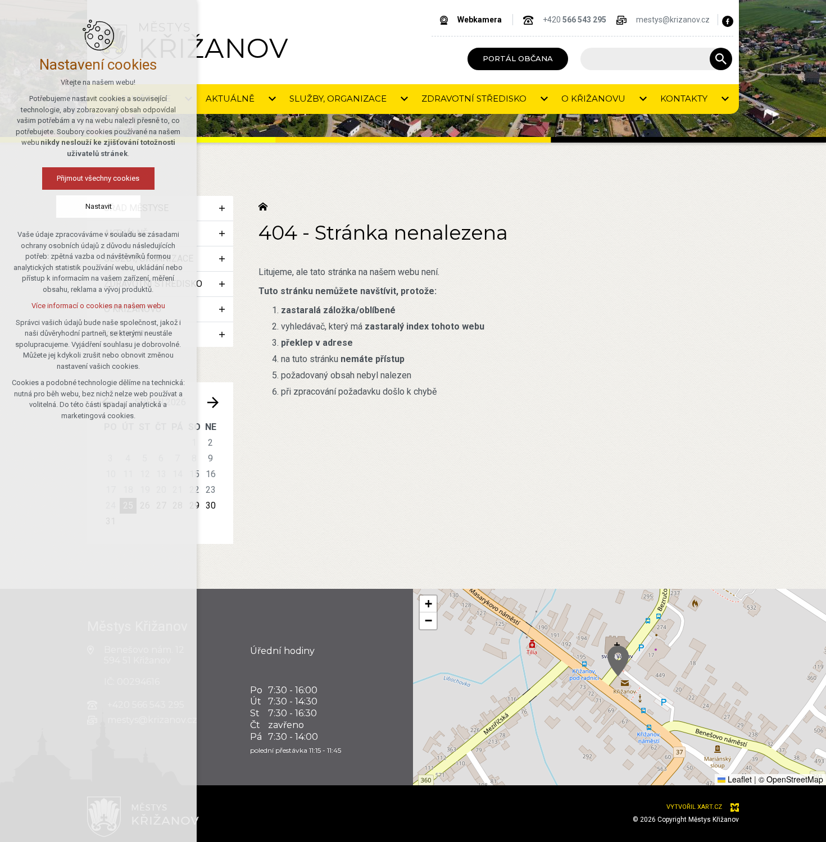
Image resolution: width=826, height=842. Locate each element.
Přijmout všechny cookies (98, 178)
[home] (265, 205)
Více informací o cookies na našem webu (98, 305)
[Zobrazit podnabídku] (272, 99)
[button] (618, 661)
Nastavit (98, 206)
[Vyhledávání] (650, 59)
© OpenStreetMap (791, 779)
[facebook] (727, 21)
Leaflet (738, 779)
